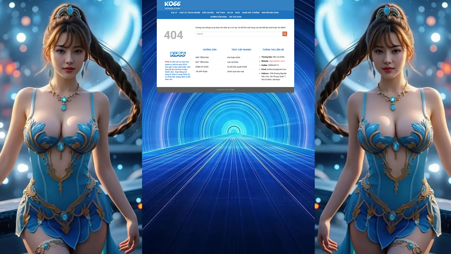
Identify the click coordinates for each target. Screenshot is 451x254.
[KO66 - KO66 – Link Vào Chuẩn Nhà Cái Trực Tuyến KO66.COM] (180, 5)
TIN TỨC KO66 (235, 17)
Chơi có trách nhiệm (189, 13)
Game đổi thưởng (251, 13)
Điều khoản (208, 13)
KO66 (237, 13)
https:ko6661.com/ (277, 61)
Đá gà (230, 13)
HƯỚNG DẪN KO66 (218, 17)
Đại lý (174, 13)
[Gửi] (284, 34)
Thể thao (220, 13)
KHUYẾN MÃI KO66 (270, 13)
